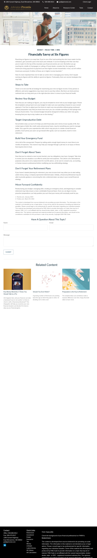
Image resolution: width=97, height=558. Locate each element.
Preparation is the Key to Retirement (74, 292)
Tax (28, 541)
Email (51, 223)
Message (7, 235)
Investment (30, 535)
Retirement (30, 533)
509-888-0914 (49, 2)
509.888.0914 (12, 533)
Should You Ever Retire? (41, 292)
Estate (29, 537)
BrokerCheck (46, 538)
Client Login (87, 2)
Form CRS (49, 532)
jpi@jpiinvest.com (65, 2)
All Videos (30, 550)
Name (6, 223)
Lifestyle (29, 546)
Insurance (30, 539)
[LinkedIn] (5, 545)
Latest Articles (31, 548)
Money (29, 544)
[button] (46, 8)
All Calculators (31, 552)
